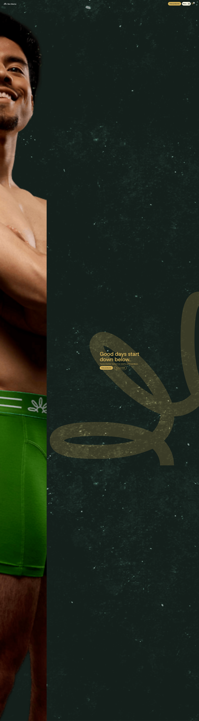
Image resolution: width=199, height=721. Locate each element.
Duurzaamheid (120, 368)
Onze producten (175, 4)
